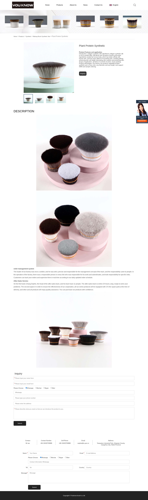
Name (14, 378)
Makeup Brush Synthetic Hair (41, 36)
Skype (47, 388)
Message (14, 409)
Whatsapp (30, 388)
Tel (27, 467)
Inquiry (82, 74)
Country (81, 467)
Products (59, 5)
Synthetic (28, 36)
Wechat (39, 388)
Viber (53, 388)
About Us (73, 5)
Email (14, 384)
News (85, 5)
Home (47, 5)
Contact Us (98, 5)
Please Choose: (19, 388)
